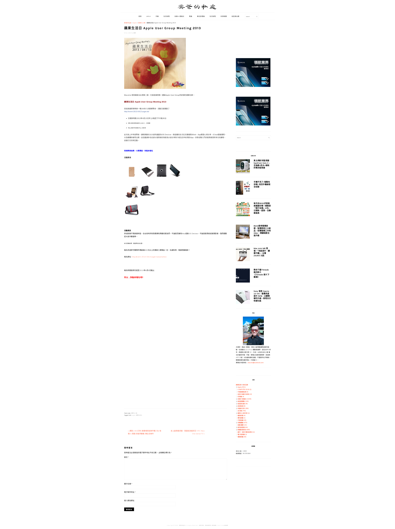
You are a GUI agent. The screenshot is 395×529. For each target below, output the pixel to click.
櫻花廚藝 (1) (241, 418)
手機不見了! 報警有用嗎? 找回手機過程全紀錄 (262, 184)
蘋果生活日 (139, 415)
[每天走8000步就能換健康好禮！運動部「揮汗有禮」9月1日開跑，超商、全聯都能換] (243, 209)
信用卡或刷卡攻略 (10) (245, 394)
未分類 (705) (242, 411)
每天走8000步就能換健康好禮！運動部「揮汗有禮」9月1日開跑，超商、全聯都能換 (262, 208)
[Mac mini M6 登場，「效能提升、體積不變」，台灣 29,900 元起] (243, 254)
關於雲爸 (201, 525)
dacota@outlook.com (256, 363)
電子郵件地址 (130, 492)
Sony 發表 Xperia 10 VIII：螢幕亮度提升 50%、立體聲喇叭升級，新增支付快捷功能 (262, 296)
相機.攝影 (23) (242, 425)
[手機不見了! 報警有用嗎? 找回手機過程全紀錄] (243, 188)
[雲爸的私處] (197, 10)
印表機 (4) (241, 396)
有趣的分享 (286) (243, 408)
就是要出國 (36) (243, 403)
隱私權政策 (208, 525)
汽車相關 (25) (242, 420)
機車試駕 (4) (241, 415)
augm (133, 415)
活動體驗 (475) (242, 422)
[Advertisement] (175, 310)
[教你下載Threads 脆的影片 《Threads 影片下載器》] (243, 276)
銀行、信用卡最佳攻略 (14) (246, 432)
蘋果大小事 (134, 413)
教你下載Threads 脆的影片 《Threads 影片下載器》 (261, 273)
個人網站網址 (129, 500)
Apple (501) (242, 387)
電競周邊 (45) (242, 437)
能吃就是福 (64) (243, 427)
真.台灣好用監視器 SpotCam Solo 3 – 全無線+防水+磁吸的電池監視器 (262, 164)
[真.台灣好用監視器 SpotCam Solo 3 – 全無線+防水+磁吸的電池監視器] (243, 166)
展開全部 (238, 385)
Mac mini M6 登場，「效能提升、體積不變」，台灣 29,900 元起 (262, 252)
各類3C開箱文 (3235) (244, 399)
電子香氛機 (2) (242, 434)
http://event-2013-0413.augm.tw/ (136, 111)
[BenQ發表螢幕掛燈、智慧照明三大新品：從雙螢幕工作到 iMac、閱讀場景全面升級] (243, 232)
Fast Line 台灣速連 (222, 525)
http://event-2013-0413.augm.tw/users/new (149, 257)
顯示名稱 (128, 484)
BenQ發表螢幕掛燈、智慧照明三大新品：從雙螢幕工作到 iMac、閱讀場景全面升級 (262, 231)
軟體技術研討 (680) (244, 429)
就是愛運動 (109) (243, 401)
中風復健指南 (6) (243, 392)
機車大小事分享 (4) (244, 413)
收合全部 (245, 385)
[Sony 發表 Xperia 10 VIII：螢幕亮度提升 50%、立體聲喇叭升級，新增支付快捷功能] (243, 297)
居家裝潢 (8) (241, 406)
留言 (126, 457)
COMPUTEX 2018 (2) (244, 389)
